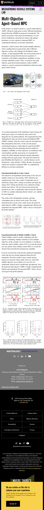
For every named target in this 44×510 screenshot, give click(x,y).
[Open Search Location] (41, 3)
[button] (34, 3)
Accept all (13, 504)
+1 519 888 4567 (23, 402)
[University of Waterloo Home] (7, 3)
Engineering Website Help (10, 387)
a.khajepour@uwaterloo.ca (24, 381)
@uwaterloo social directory (22, 446)
